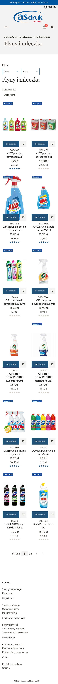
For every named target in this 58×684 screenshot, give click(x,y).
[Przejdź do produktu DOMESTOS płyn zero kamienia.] (14, 495)
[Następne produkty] (36, 553)
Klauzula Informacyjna (13, 648)
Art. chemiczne (26, 37)
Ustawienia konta (10, 608)
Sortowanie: (9, 89)
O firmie (6, 667)
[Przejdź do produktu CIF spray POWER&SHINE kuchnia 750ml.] (14, 345)
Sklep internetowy (25, 681)
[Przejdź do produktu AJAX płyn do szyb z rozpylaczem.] (14, 198)
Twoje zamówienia (11, 605)
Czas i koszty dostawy (13, 628)
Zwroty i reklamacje (11, 589)
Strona (16, 553)
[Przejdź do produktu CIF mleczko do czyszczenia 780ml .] (14, 271)
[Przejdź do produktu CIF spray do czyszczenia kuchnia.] (43, 271)
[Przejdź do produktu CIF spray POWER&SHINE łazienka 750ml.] (43, 345)
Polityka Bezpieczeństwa (15, 652)
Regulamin (7, 593)
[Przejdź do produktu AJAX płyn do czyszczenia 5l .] (43, 124)
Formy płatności (10, 624)
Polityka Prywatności (12, 644)
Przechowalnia (9, 612)
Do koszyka (11, 144)
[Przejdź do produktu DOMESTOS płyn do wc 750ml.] (43, 422)
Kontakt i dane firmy (12, 664)
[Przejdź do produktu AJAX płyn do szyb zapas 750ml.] (43, 198)
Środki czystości (42, 37)
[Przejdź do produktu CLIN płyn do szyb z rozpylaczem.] (14, 422)
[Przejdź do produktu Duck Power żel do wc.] (43, 495)
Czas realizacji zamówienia (15, 632)
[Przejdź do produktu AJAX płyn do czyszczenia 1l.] (14, 124)
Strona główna (10, 37)
